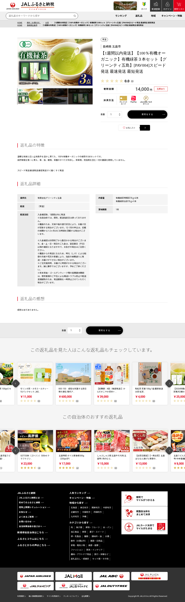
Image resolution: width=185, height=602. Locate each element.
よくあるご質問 (26, 517)
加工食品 (75, 532)
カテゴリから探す (79, 522)
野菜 (84, 532)
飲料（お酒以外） (34, 23)
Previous (16, 383)
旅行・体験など (101, 554)
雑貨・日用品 (96, 541)
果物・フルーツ (93, 527)
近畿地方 (75, 512)
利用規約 (20, 596)
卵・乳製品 (76, 536)
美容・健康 (93, 545)
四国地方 (98, 512)
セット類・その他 (100, 559)
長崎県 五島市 (112, 46)
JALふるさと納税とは (29, 498)
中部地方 (107, 507)
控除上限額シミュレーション (33, 507)
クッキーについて (70, 596)
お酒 (107, 536)
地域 (153, 15)
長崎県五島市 (32, 25)
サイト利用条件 (53, 596)
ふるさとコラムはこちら (30, 539)
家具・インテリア (94, 550)
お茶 (47, 23)
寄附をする (147, 114)
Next (169, 383)
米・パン (107, 527)
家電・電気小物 (78, 545)
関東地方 (96, 507)
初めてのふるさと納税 (29, 502)
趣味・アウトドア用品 (81, 554)
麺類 (86, 536)
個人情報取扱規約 (35, 596)
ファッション (77, 550)
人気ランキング (77, 493)
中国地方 (86, 512)
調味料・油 (97, 536)
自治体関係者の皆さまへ (30, 526)
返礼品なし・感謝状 (80, 559)
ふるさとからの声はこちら (32, 545)
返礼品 (138, 15)
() (132, 81)
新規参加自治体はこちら (30, 532)
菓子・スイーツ (97, 532)
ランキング (121, 15)
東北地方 (84, 507)
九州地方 (75, 516)
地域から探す (76, 502)
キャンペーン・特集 (171, 15)
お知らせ (23, 512)
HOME (19, 23)
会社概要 (85, 596)
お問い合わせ (25, 521)
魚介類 (79, 527)
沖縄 (84, 516)
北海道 (74, 507)
